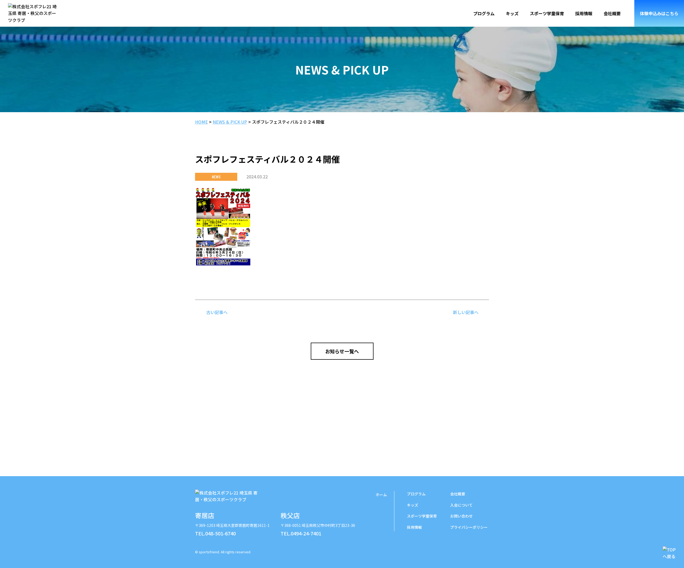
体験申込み (659, 13)
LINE (470, 549)
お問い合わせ (461, 516)
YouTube (483, 549)
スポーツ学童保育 (547, 13)
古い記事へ (217, 312)
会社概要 (612, 13)
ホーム (381, 494)
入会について (461, 505)
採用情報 (583, 13)
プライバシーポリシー (469, 527)
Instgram (457, 549)
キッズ (512, 13)
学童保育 (422, 516)
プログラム (484, 13)
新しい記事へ (466, 312)
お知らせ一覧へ (342, 351)
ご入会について (342, 436)
